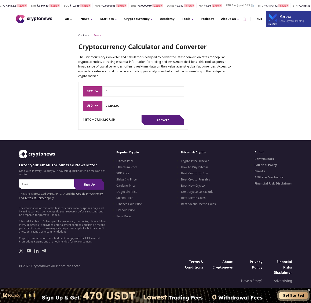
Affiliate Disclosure (269, 177)
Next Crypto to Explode (197, 191)
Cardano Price (126, 185)
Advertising (283, 280)
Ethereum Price (127, 167)
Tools (186, 19)
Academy (167, 19)
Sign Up (89, 184)
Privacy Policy (256, 264)
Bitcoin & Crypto (193, 152)
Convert (163, 120)
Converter (99, 35)
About (259, 152)
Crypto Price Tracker (195, 161)
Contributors (264, 159)
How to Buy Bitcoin (194, 167)
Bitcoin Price (125, 161)
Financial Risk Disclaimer (273, 183)
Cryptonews (84, 35)
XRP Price (122, 173)
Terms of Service (35, 198)
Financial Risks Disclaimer (283, 267)
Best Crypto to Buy (194, 173)
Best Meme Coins (193, 198)
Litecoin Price (125, 210)
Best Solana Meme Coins (198, 204)
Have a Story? (251, 280)
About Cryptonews (222, 264)
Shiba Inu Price (126, 179)
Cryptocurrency (137, 19)
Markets (107, 19)
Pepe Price (123, 216)
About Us (228, 19)
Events (260, 171)
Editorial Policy (266, 165)
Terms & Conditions (194, 264)
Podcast (207, 19)
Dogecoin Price (126, 191)
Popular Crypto (127, 152)
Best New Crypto (193, 185)
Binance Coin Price (129, 204)
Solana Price (124, 198)
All (67, 19)
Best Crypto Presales (195, 179)
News (84, 19)
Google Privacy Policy (89, 194)
